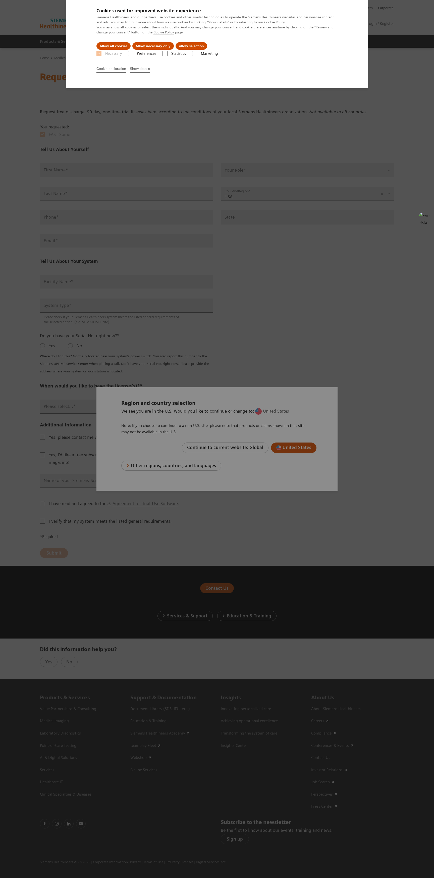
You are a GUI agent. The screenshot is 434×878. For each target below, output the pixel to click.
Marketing (209, 53)
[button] (424, 218)
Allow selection (191, 46)
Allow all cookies (113, 46)
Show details (140, 69)
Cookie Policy (274, 22)
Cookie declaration (111, 69)
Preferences (146, 53)
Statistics (178, 53)
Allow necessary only (153, 46)
